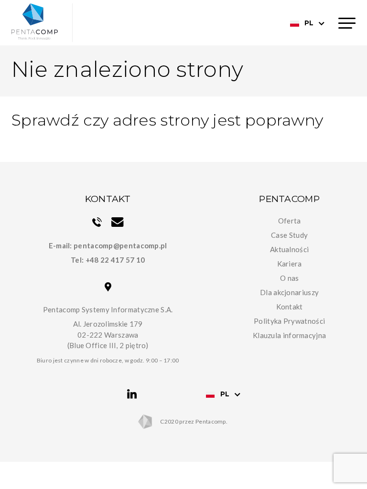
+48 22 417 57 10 (115, 259)
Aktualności (289, 249)
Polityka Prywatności (289, 321)
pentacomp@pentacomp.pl (120, 245)
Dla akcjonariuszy (289, 292)
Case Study (289, 235)
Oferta (289, 220)
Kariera (289, 263)
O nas (289, 278)
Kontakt (289, 306)
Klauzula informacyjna (289, 335)
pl (308, 23)
